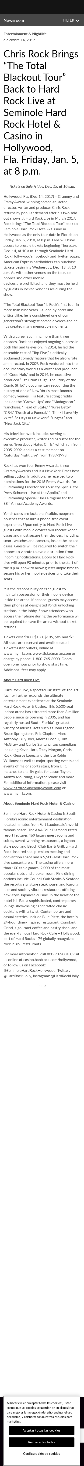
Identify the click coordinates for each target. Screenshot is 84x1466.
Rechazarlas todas (41, 1442)
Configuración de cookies (41, 1453)
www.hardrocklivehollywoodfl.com (32, 787)
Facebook (41, 256)
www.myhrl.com (17, 653)
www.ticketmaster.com (52, 653)
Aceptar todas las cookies (41, 1430)
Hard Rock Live (38, 218)
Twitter (63, 256)
